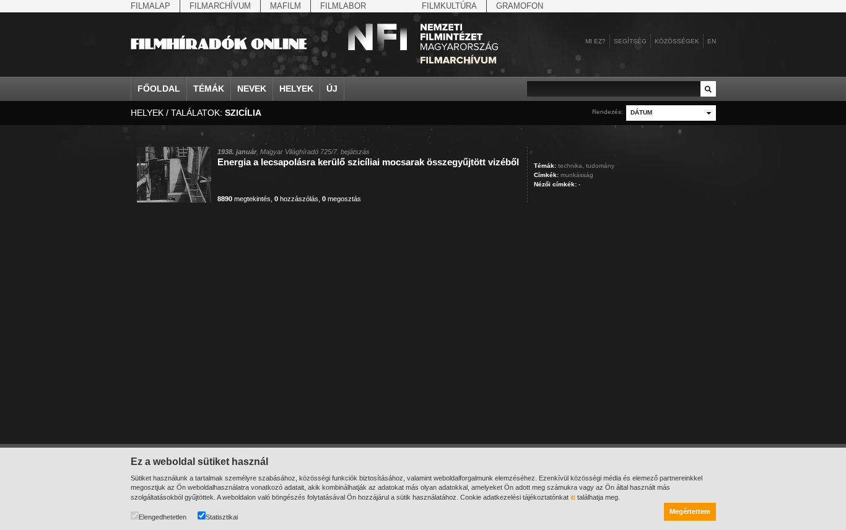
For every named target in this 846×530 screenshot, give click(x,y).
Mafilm (285, 6)
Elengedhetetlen (162, 517)
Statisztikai (222, 517)
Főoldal (158, 88)
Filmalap (150, 6)
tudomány (600, 165)
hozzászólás (296, 198)
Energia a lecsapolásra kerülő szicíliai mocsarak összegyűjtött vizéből (368, 162)
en (711, 41)
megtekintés (244, 198)
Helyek (296, 88)
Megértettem (689, 511)
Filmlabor (343, 6)
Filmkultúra (449, 6)
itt (572, 497)
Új (332, 88)
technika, (571, 165)
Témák (208, 88)
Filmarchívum (220, 6)
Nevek (251, 88)
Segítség (630, 41)
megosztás (341, 198)
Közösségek (677, 41)
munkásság (576, 175)
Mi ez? (595, 41)
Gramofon (519, 6)
